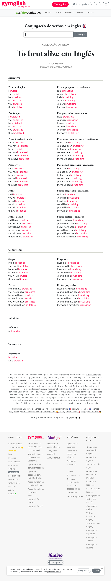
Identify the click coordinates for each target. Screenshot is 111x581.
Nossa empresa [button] (15, 437)
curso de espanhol (18, 383)
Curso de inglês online (75, 380)
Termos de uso (73, 475)
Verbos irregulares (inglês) (91, 516)
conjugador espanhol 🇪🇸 (47, 411)
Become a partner (75, 496)
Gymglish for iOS (35, 506)
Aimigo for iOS (53, 457)
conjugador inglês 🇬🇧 (81, 409)
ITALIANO (91, 12)
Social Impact (14, 475)
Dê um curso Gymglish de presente (14, 482)
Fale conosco (14, 461)
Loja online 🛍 (34, 450)
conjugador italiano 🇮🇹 (69, 411)
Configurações (83, 570)
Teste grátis (60, 4)
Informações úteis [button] (92, 438)
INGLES (59, 12)
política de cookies (54, 571)
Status (11, 493)
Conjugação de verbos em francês (93, 498)
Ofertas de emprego (13, 468)
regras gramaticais (37, 400)
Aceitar (96, 570)
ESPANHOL (69, 12)
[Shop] (97, 4)
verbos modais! (91, 403)
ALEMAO (80, 12)
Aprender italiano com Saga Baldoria (36, 492)
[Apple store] (80, 417)
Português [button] (82, 4)
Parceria (12, 458)
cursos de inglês (93, 374)
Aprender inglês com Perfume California (35, 457)
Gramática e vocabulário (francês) (91, 474)
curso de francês (94, 380)
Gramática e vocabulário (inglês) (91, 450)
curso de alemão (36, 383)
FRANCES (48, 12)
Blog (10, 454)
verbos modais (28, 411)
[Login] (106, 4)
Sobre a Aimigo (15, 443)
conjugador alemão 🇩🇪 (91, 411)
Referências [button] (72, 437)
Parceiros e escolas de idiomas (72, 453)
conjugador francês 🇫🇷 (61, 409)
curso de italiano (52, 383)
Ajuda (11, 490)
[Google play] (76, 417)
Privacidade (72, 492)
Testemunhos (14, 447)
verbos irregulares (74, 403)
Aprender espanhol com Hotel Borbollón (35, 474)
